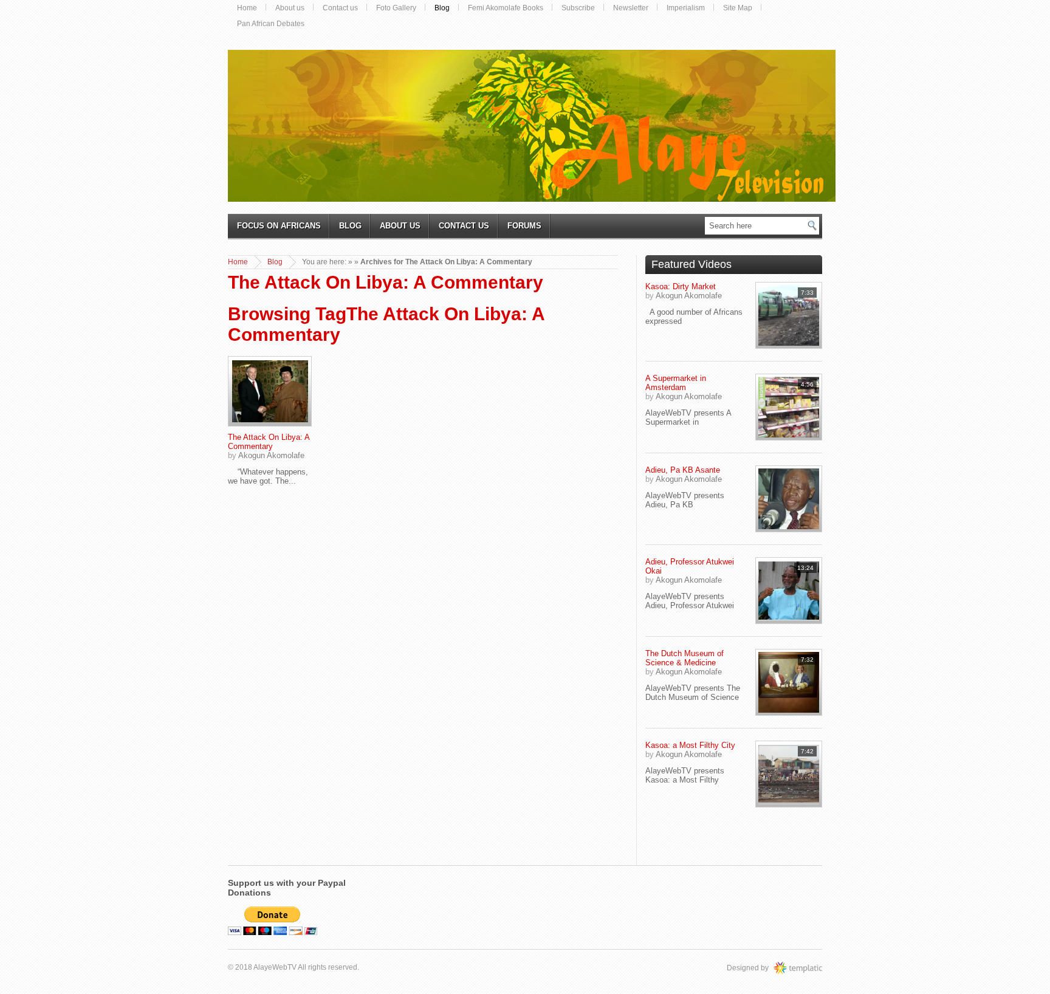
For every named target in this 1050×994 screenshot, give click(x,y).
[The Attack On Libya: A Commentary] (270, 391)
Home (247, 8)
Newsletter (630, 8)
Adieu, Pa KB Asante (682, 470)
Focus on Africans (279, 225)
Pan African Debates (270, 23)
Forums (524, 225)
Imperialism (686, 8)
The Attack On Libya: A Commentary (268, 442)
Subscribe (578, 8)
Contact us (340, 8)
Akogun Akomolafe (271, 455)
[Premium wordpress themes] (810, 968)
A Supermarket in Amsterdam (675, 383)
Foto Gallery (396, 8)
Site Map (737, 8)
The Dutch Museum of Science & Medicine (684, 658)
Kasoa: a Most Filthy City (690, 745)
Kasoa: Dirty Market (680, 286)
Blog (442, 8)
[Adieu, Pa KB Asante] (788, 498)
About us (289, 8)
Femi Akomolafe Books (505, 8)
